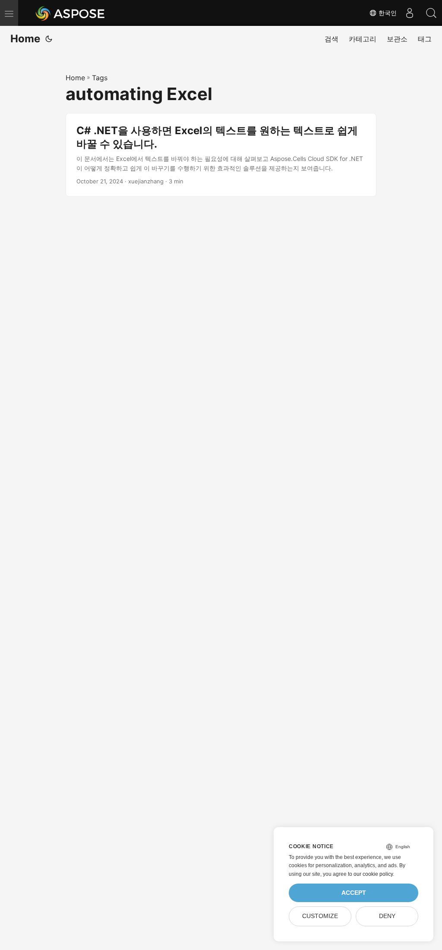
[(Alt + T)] (49, 39)
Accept (353, 893)
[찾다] (431, 13)
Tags (99, 77)
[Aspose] (70, 13)
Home (25, 38)
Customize (320, 916)
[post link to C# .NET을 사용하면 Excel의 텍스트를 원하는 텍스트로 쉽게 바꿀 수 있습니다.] (221, 154)
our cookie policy (373, 874)
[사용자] (409, 13)
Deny (387, 916)
